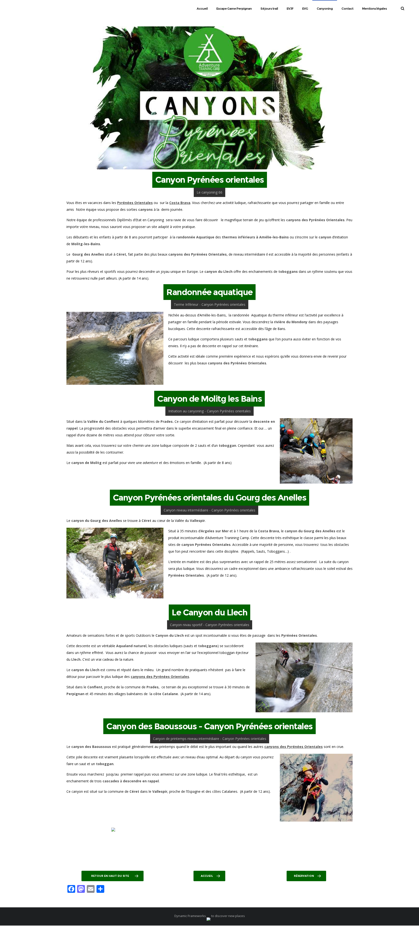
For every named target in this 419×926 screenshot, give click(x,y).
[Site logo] (9, 8)
